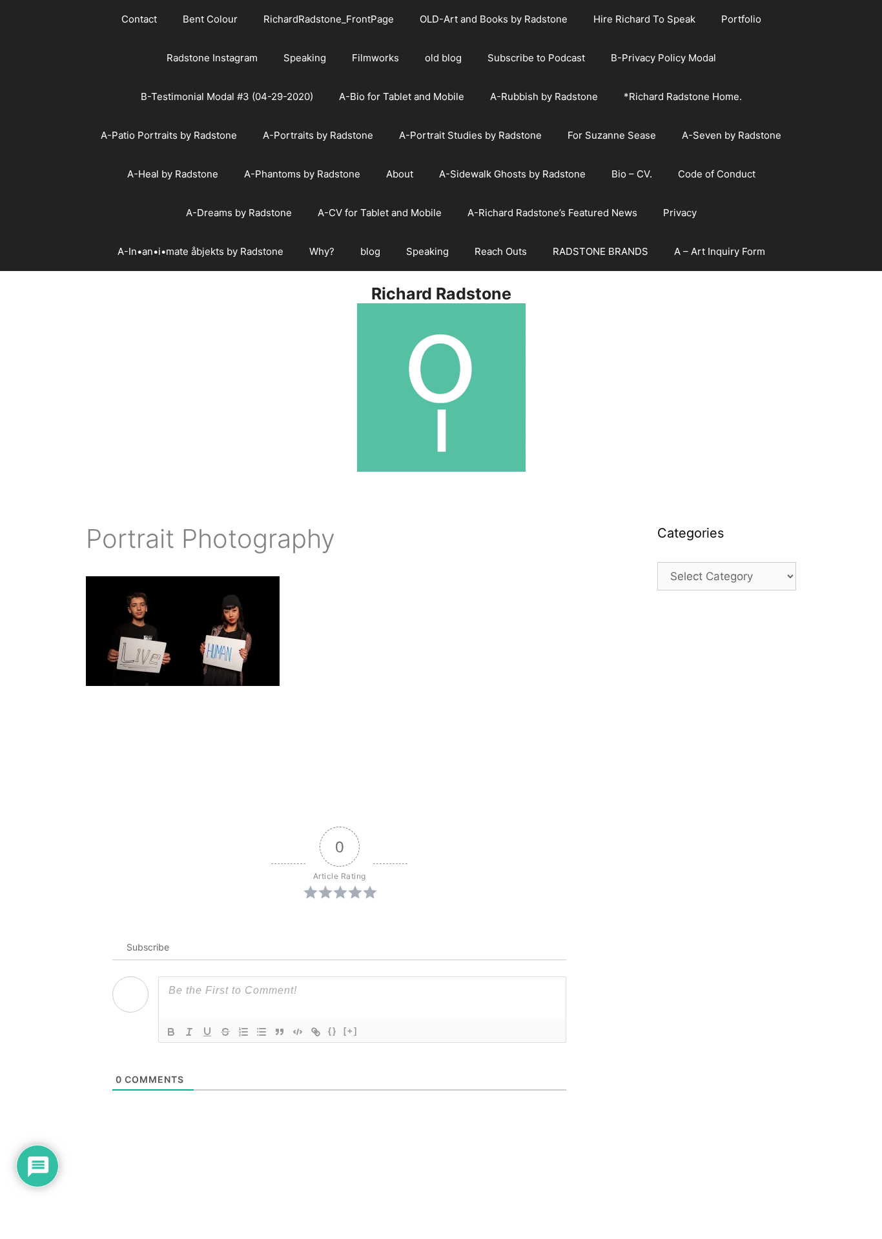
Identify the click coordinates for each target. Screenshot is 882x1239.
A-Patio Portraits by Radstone (169, 135)
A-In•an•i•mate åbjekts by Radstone (200, 251)
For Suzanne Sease (612, 135)
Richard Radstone (441, 293)
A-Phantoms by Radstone (302, 174)
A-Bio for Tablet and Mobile (401, 96)
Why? (321, 251)
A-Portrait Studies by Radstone (470, 135)
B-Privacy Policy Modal (663, 58)
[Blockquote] (280, 1032)
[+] (351, 1031)
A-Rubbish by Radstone (544, 96)
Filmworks (375, 58)
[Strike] (225, 1032)
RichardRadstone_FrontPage (328, 19)
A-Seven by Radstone (731, 135)
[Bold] (171, 1032)
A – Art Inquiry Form (719, 251)
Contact (139, 19)
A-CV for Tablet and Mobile (380, 212)
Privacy (680, 212)
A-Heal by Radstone (172, 174)
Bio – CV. (631, 174)
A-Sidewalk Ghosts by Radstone (512, 174)
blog (370, 251)
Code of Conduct (716, 174)
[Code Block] (298, 1032)
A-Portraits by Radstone (318, 135)
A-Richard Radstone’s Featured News (552, 212)
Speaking (304, 58)
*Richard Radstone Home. (683, 96)
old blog (443, 58)
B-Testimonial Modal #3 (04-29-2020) (227, 96)
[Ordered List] (243, 1032)
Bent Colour (210, 19)
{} (332, 1031)
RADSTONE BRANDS (600, 251)
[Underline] (207, 1032)
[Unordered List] (261, 1032)
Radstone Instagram (212, 58)
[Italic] (189, 1032)
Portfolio (741, 19)
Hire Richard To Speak (644, 19)
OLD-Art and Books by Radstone (494, 19)
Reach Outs (501, 251)
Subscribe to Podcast (536, 58)
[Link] (316, 1032)
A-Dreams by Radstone (239, 212)
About (399, 174)
